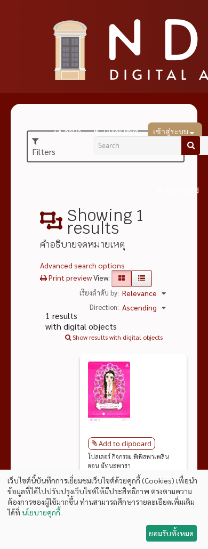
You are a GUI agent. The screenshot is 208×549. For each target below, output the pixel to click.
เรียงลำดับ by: (99, 292)
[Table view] (141, 278)
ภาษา (72, 132)
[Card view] (121, 278)
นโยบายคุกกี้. (42, 512)
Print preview (69, 277)
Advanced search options (82, 265)
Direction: (104, 307)
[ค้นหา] (190, 145)
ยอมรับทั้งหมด (171, 533)
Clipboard (182, 190)
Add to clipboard (125, 443)
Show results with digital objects (117, 337)
